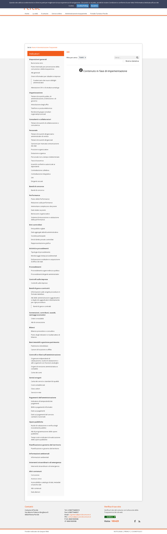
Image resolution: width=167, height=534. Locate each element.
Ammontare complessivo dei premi (44, 206)
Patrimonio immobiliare (39, 346)
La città (35, 13)
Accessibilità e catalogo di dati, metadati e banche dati (45, 483)
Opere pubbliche (36, 422)
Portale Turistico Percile (99, 13)
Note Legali (118, 531)
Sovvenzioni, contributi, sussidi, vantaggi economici (42, 314)
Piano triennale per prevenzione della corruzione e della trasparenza (45, 68)
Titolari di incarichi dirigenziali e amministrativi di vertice (42, 135)
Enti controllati (35, 225)
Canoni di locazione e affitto (41, 349)
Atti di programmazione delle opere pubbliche (44, 432)
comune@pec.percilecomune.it (79, 517)
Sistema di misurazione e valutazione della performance (45, 218)
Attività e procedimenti (39, 248)
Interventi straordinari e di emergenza (45, 462)
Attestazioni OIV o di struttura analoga (45, 87)
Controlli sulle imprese (38, 279)
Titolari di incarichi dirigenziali (42, 140)
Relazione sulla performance (42, 203)
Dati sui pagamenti (38, 411)
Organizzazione (36, 93)
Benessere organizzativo (40, 214)
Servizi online (57, 13)
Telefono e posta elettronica (41, 108)
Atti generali (35, 73)
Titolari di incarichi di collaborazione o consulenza (45, 124)
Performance (34, 195)
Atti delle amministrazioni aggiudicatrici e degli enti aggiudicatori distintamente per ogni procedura (45, 300)
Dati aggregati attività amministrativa (44, 232)
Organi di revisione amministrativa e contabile (44, 367)
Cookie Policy (136, 531)
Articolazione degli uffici (40, 104)
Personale (33, 130)
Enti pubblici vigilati (38, 228)
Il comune (44, 13)
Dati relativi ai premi (38, 210)
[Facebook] (135, 521)
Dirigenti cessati (37, 181)
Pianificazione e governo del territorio (45, 445)
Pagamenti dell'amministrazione (42, 397)
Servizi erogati (35, 378)
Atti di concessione (38, 322)
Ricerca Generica (132, 61)
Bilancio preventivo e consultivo (43, 331)
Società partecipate (38, 236)
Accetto (94, 6)
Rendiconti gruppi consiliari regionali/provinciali (41, 113)
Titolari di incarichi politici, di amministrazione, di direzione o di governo (43, 98)
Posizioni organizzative (39, 149)
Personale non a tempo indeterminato (45, 157)
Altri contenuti (35, 471)
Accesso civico (36, 479)
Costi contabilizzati (38, 385)
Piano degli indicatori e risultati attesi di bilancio (45, 336)
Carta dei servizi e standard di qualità (45, 381)
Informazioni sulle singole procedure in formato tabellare (45, 293)
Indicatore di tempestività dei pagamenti (41, 402)
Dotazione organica (38, 153)
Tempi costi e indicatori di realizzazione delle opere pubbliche (45, 438)
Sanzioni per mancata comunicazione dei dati (45, 145)
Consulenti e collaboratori (40, 119)
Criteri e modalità (37, 318)
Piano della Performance (40, 199)
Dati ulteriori (35, 492)
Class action (35, 389)
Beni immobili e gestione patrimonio (44, 342)
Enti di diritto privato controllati (42, 239)
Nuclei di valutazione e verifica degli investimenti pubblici (44, 426)
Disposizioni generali (38, 59)
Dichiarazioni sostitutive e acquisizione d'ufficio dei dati (45, 260)
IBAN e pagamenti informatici (41, 407)
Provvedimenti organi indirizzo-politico (45, 270)
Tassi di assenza (37, 161)
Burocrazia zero (37, 63)
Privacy (127, 531)
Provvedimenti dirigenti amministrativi (45, 274)
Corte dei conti (36, 372)
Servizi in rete (36, 392)
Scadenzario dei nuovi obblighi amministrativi (44, 81)
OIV (32, 177)
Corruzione (35, 475)
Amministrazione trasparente (76, 13)
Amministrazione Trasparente (47, 47)
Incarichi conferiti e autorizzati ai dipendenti (43, 165)
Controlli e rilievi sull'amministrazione (45, 355)
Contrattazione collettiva (40, 170)
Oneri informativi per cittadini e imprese (45, 76)
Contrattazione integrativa (40, 174)
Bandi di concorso (36, 186)
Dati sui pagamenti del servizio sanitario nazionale (42, 415)
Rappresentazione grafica (40, 243)
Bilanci (32, 327)
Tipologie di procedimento (40, 252)
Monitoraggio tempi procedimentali (44, 256)
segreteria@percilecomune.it (80, 514)
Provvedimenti (35, 267)
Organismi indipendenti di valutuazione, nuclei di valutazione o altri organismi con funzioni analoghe (45, 360)
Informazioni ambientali (39, 454)
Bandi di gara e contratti (39, 288)
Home (27, 13)
